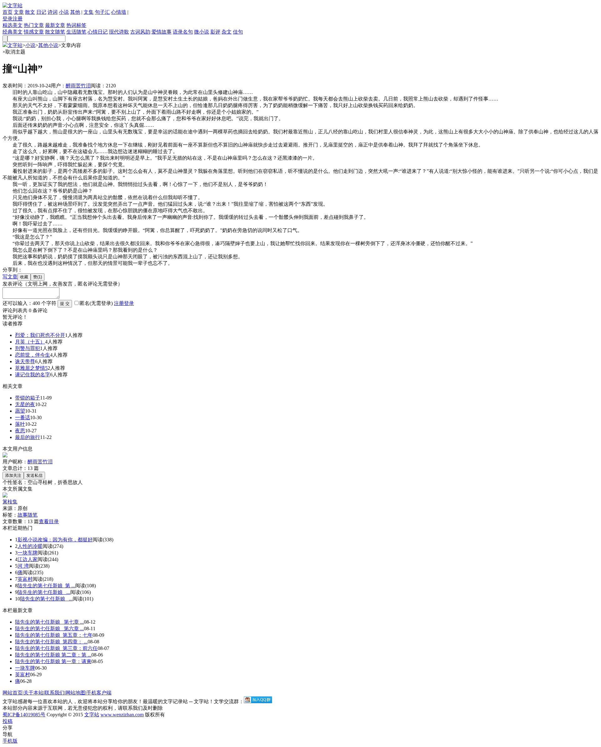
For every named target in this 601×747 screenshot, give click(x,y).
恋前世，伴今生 (32, 355)
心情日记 (98, 31)
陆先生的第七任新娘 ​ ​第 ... (46, 585)
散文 (30, 12)
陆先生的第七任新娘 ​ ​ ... (44, 592)
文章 (19, 12)
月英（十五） (30, 341)
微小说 (201, 31)
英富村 (25, 579)
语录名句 (183, 31)
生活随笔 (76, 31)
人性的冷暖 (30, 546)
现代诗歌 (119, 31)
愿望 (20, 411)
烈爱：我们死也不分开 (40, 335)
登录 (8, 18)
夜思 (20, 430)
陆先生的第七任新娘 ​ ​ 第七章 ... (49, 622)
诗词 (53, 12)
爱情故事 (162, 31)
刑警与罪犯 (27, 348)
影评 (215, 31)
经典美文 (13, 31)
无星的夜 (25, 404)
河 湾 (23, 566)
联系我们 (54, 692)
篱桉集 (10, 501)
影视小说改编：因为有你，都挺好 (55, 539)
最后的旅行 (27, 437)
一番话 (22, 417)
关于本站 (33, 692)
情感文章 (34, 31)
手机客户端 (98, 692)
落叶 (20, 424)
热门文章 (34, 25)
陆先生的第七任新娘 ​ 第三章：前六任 (56, 648)
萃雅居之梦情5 (31, 368)
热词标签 (76, 25)
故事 (23, 515)
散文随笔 (55, 31)
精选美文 (13, 25)
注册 (18, 18)
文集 (89, 12)
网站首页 (13, 692)
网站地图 (75, 692)
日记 (41, 12)
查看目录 (49, 521)
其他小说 (48, 45)
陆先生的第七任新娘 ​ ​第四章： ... (51, 641)
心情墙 (118, 12)
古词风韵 (140, 31)
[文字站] (13, 5)
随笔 (33, 515)
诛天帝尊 (25, 361)
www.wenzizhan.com (122, 714)
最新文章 (55, 25)
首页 (8, 12)
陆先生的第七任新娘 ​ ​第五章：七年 (54, 635)
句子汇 (102, 12)
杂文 (227, 31)
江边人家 (28, 559)
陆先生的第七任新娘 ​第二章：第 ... (53, 654)
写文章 (10, 276)
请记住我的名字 (32, 374)
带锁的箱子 (27, 397)
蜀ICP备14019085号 (24, 714)
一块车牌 (28, 552)
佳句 (238, 31)
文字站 (15, 45)
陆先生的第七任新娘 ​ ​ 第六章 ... (49, 628)
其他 (75, 12)
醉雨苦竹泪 (78, 85)
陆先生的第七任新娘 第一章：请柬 (53, 661)
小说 (64, 12)
